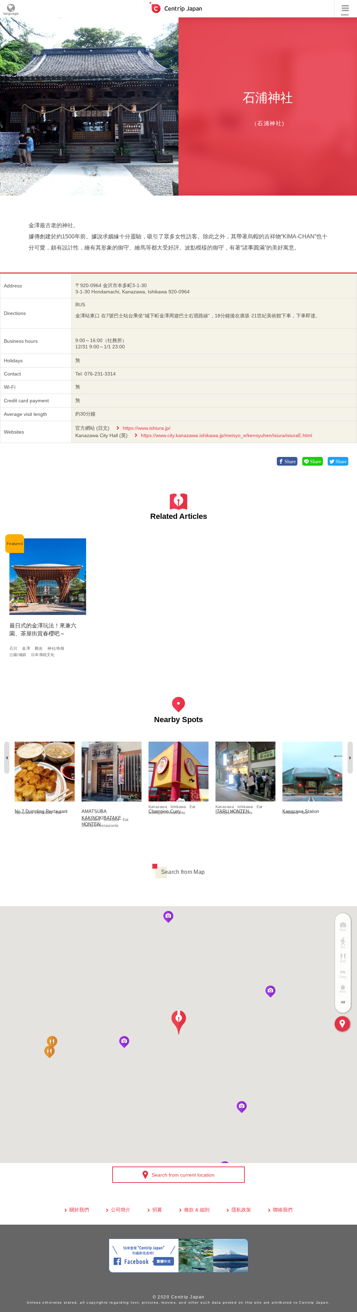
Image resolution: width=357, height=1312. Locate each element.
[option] (89, 106)
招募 (157, 1209)
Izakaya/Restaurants (100, 825)
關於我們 (79, 1209)
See (305, 813)
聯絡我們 (283, 1209)
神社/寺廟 (55, 648)
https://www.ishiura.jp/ (146, 428)
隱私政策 (241, 1209)
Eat (59, 813)
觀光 (39, 648)
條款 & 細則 (197, 1209)
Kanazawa (24, 813)
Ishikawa (44, 813)
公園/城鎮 (17, 655)
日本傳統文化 (42, 655)
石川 (13, 648)
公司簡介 (120, 1209)
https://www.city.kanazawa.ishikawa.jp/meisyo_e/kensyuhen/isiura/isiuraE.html (226, 435)
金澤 (26, 648)
